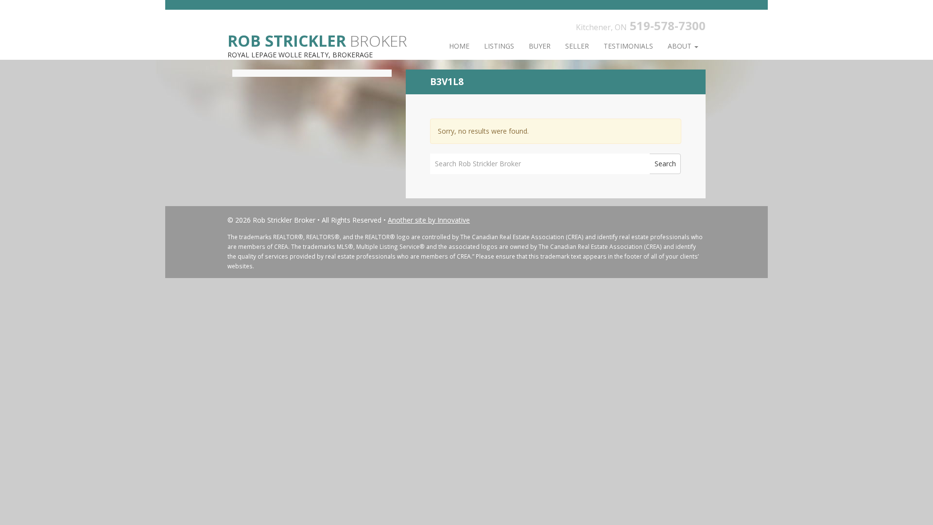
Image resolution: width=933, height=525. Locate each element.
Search (665, 163)
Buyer (540, 46)
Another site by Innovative (429, 220)
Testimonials (628, 46)
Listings (499, 46)
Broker (317, 40)
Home (459, 46)
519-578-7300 (668, 26)
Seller (577, 46)
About (680, 46)
